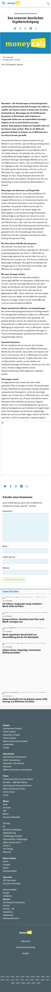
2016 (2, 980)
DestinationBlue (10, 871)
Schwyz (6, 748)
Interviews (7, 877)
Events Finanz (9, 792)
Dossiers (6, 899)
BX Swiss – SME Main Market (15, 783)
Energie (6, 893)
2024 (12, 977)
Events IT (7, 846)
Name (6, 546)
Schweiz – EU (8, 909)
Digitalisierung (9, 833)
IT (4, 827)
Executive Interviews (12, 884)
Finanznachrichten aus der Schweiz (18, 779)
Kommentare (8, 915)
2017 (48, 977)
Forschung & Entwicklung (14, 903)
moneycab (9, 57)
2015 (7, 980)
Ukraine (6, 906)
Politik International (11, 760)
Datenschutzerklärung (25, 947)
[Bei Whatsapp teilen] (25, 28)
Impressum (25, 941)
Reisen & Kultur (9, 858)
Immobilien (8, 912)
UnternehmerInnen (11, 919)
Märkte (6, 801)
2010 (32, 980)
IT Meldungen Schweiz (12, 836)
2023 (17, 977)
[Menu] (3, 3)
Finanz (5, 776)
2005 (18, 983)
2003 (28, 983)
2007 (47, 980)
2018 (43, 977)
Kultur (5, 862)
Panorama (7, 767)
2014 (12, 980)
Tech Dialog (8, 849)
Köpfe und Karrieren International (17, 770)
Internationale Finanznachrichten (17, 786)
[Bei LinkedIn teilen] (31, 28)
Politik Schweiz (9, 732)
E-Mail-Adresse (10, 557)
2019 (38, 977)
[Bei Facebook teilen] (20, 28)
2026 (2, 977)
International (8, 754)
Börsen (6, 814)
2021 (27, 977)
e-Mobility (7, 896)
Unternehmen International (25, 14)
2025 (7, 977)
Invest (5, 795)
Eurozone (7, 808)
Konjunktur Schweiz (11, 735)
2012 (22, 980)
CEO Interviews (9, 881)
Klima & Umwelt (9, 890)
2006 (12, 983)
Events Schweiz (9, 738)
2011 (27, 980)
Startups (6, 823)
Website (6, 568)
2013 (17, 980)
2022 (23, 977)
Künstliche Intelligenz (12, 830)
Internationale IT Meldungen (15, 839)
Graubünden (8, 745)
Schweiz (6, 725)
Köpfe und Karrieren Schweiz (15, 741)
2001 (38, 983)
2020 (33, 977)
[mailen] (36, 28)
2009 (37, 980)
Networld (7, 852)
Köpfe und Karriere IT (12, 843)
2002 (33, 983)
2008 (42, 980)
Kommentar (8, 511)
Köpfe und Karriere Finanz (14, 789)
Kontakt (25, 954)
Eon (21, 197)
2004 (23, 983)
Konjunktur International (13, 764)
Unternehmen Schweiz (12, 729)
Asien (5, 805)
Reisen (6, 868)
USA (4, 811)
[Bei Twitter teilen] (15, 28)
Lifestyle (6, 865)
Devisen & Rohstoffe (11, 817)
